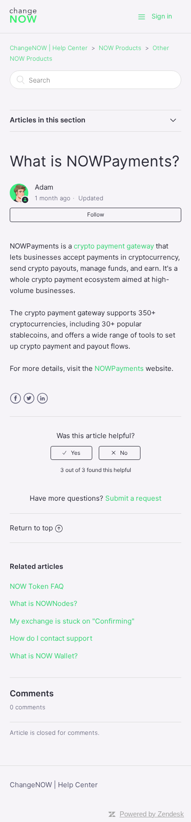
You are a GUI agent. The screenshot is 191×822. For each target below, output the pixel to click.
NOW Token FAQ (37, 586)
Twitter (29, 398)
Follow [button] (95, 214)
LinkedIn (42, 398)
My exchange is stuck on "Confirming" (72, 621)
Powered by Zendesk (152, 814)
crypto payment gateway (114, 246)
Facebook (15, 398)
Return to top (31, 527)
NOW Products (120, 47)
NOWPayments (119, 368)
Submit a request (133, 498)
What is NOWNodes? (43, 603)
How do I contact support (51, 638)
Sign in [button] (162, 16)
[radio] (71, 453)
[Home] (23, 21)
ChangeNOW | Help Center (49, 47)
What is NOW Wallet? (44, 655)
